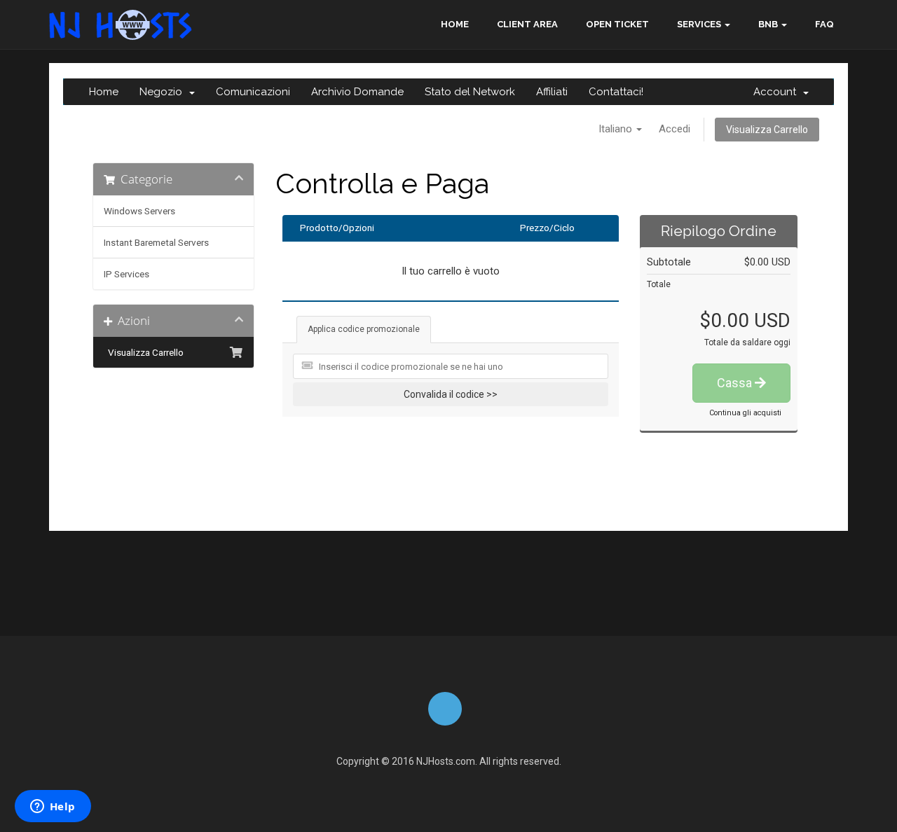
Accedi (674, 129)
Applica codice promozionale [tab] (364, 329)
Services (699, 24)
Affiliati (552, 91)
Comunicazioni (253, 91)
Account (777, 91)
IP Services (126, 273)
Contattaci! (616, 91)
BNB (768, 24)
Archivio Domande (357, 91)
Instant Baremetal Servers (156, 242)
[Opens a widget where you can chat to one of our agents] (52, 807)
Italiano (616, 129)
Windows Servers (139, 210)
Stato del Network (470, 91)
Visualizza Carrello (767, 129)
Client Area (527, 24)
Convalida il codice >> (451, 394)
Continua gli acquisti (745, 412)
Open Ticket (617, 24)
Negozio (163, 91)
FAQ (824, 24)
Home (455, 24)
